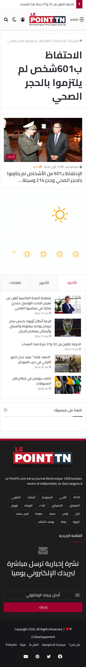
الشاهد (31, 497)
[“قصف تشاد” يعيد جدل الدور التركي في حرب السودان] (68, 364)
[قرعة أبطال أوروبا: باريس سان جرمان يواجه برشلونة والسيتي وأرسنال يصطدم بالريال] (68, 328)
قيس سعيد (22, 513)
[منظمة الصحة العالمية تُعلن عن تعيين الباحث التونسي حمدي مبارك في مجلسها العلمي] (68, 305)
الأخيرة (72, 282)
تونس (65, 513)
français (11, 644)
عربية (23, 644)
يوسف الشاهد (46, 521)
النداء (42, 505)
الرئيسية (74, 41)
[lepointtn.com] (48, 19)
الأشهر (44, 282)
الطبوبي (16, 497)
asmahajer (72, 167)
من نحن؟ (74, 644)
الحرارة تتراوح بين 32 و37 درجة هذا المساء (47, 4)
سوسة (39, 513)
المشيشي (57, 505)
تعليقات (15, 282)
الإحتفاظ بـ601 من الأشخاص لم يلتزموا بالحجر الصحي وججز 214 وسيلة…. (44, 176)
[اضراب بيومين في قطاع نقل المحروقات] (68, 385)
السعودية (47, 497)
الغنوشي (75, 505)
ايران (77, 513)
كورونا (76, 521)
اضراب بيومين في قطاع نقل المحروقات (31, 380)
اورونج (14, 505)
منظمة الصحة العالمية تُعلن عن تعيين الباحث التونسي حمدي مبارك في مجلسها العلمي (28, 303)
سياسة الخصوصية (54, 644)
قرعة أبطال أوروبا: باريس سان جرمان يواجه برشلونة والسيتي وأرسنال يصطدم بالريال (30, 326)
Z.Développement (43, 637)
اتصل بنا (34, 644)
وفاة (63, 521)
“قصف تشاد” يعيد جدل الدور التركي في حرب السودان (31, 359)
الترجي (62, 497)
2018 (76, 497)
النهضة (28, 505)
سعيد (52, 513)
